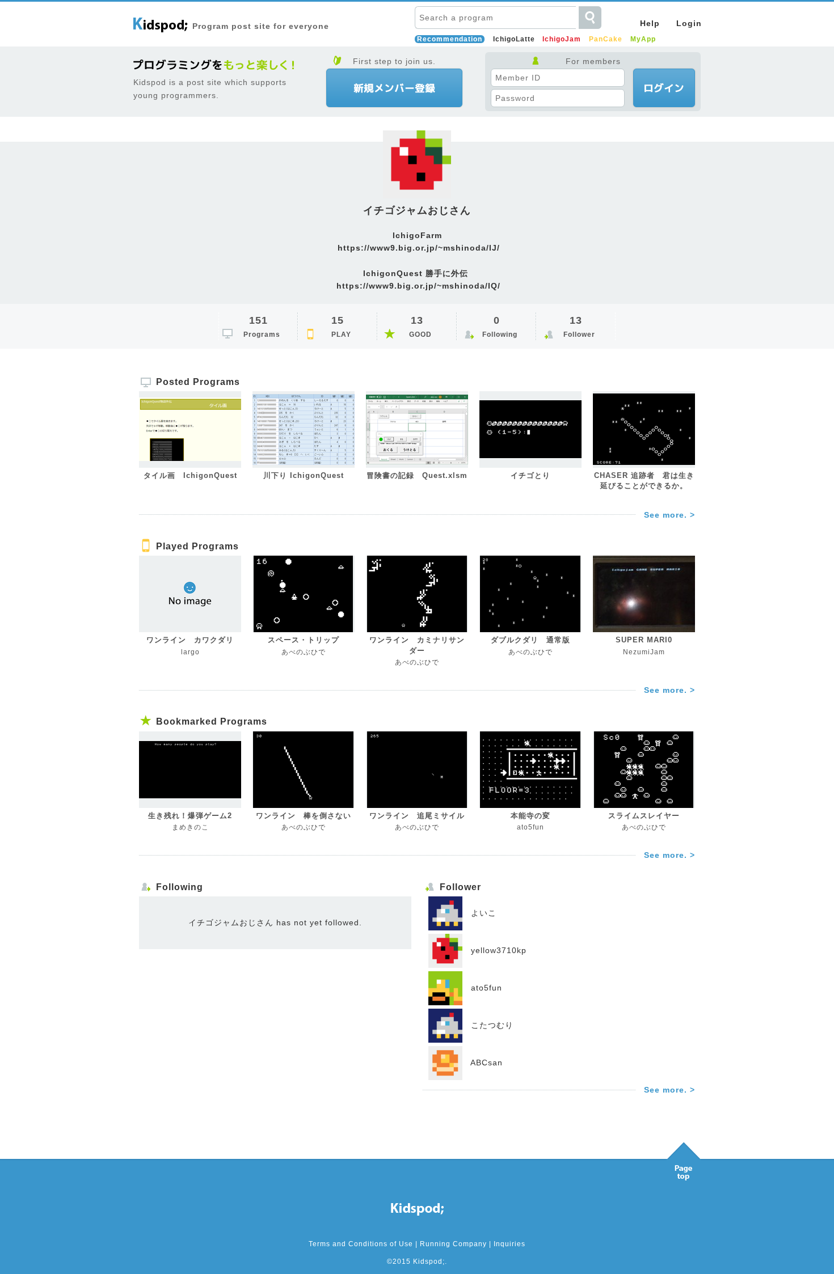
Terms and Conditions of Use (361, 1244)
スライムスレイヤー (644, 815)
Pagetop (684, 1158)
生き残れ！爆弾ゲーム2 (190, 815)
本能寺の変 (530, 815)
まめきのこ (190, 827)
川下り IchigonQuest (303, 475)
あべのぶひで (303, 652)
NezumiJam (644, 652)
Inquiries (509, 1244)
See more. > (669, 514)
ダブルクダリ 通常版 (530, 640)
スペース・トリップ (303, 640)
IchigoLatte (514, 39)
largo (190, 652)
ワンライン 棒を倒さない (303, 815)
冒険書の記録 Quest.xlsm (417, 475)
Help (650, 23)
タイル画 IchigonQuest (190, 475)
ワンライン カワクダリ (190, 640)
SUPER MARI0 (644, 640)
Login (689, 23)
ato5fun (530, 827)
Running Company (453, 1244)
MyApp (643, 39)
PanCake (605, 39)
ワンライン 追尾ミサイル (417, 815)
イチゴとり (530, 475)
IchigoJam (561, 39)
